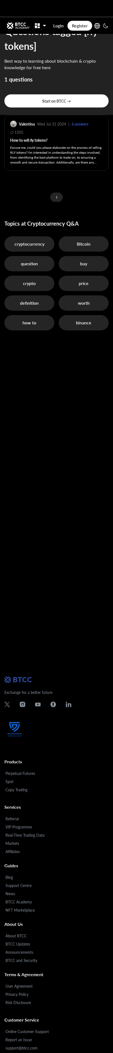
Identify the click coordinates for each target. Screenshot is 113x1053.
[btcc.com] (18, 25)
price (84, 283)
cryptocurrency (29, 243)
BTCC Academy (18, 902)
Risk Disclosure (18, 1002)
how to (29, 322)
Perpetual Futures (20, 773)
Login (58, 25)
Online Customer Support (27, 1031)
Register (80, 25)
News (10, 893)
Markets (12, 843)
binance (83, 322)
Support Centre (18, 885)
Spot (9, 781)
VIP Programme (18, 827)
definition (29, 303)
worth (84, 303)
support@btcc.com (21, 1048)
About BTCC (16, 935)
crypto (29, 283)
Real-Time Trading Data (24, 835)
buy (83, 263)
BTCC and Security (21, 960)
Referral (12, 818)
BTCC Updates (17, 944)
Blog (9, 877)
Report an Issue (18, 1039)
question (29, 263)
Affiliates (12, 851)
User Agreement (19, 986)
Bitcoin (84, 243)
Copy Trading (16, 789)
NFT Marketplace (20, 910)
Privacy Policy (17, 994)
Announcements (19, 952)
